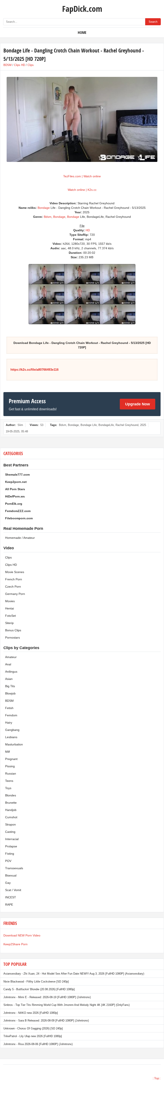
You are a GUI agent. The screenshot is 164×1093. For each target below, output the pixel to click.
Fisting (9, 853)
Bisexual (10, 875)
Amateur (11, 657)
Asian (9, 679)
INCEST (10, 897)
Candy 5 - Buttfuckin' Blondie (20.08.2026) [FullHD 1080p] (39, 989)
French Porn (13, 579)
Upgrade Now (137, 404)
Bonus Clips (13, 630)
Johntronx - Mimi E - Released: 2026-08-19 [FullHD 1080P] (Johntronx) (47, 997)
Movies (10, 601)
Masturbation (14, 744)
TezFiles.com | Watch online (82, 176)
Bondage (44, 207)
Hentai (9, 608)
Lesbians (11, 737)
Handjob (10, 810)
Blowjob (10, 693)
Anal (8, 664)
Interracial (12, 839)
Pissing (10, 766)
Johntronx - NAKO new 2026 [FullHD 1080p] (30, 1012)
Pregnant (11, 759)
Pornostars (12, 637)
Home (82, 32)
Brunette (11, 802)
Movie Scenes (14, 572)
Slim (20, 425)
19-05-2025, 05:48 (17, 431)
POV (8, 861)
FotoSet (10, 615)
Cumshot (11, 817)
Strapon (10, 824)
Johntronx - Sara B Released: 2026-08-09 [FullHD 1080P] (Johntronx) (46, 1020)
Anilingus (11, 671)
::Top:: (156, 1078)
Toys (8, 788)
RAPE (9, 904)
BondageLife (106, 425)
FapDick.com (82, 8)
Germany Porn (15, 594)
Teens (9, 780)
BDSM (7, 65)
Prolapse (11, 846)
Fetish (9, 708)
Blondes (10, 795)
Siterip (9, 623)
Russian (10, 773)
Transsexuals (14, 868)
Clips (31, 65)
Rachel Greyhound (127, 425)
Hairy (8, 722)
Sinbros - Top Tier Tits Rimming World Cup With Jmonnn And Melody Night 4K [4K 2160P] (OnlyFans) (66, 1004)
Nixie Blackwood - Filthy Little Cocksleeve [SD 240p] (36, 981)
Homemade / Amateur (20, 537)
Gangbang (12, 730)
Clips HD (19, 65)
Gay (8, 882)
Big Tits (10, 686)
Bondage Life (89, 425)
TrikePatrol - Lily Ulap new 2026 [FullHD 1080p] (32, 1036)
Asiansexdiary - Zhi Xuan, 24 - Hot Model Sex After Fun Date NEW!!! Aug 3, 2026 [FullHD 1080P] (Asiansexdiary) (73, 973)
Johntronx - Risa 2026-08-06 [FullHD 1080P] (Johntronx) (38, 1044)
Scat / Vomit (13, 890)
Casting (10, 831)
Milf (7, 751)
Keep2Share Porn (15, 944)
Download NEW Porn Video (21, 935)
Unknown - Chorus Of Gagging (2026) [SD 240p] (33, 1028)
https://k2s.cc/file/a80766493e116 (34, 369)
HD (88, 230)
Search (153, 21)
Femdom (11, 715)
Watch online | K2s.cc (82, 189)
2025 (143, 425)
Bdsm (47, 216)
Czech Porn (13, 586)
